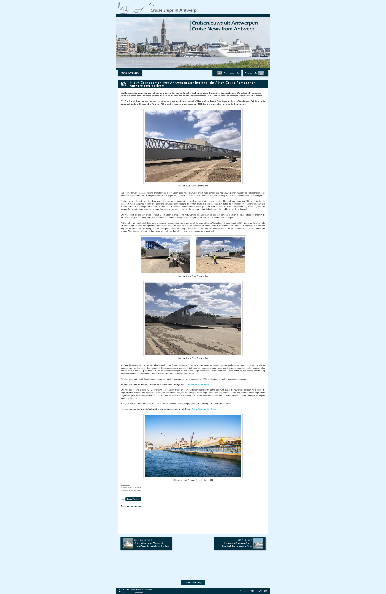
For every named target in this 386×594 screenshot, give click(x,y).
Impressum (139, 592)
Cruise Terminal (133, 499)
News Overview (130, 73)
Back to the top (194, 583)
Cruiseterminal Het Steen (197, 384)
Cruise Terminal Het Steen (204, 409)
